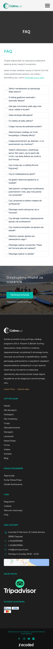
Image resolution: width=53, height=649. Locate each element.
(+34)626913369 (15, 541)
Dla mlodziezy (10, 419)
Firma (7, 445)
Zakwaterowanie (12, 428)
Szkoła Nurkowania (13, 484)
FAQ (6, 515)
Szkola (7, 406)
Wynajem (8, 432)
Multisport (9, 415)
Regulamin (9, 502)
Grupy (7, 423)
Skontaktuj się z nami (34, 78)
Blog (6, 458)
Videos (7, 450)
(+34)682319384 (15, 545)
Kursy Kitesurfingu (13, 480)
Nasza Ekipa (10, 441)
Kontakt (8, 454)
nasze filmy (9, 389)
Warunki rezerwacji (13, 510)
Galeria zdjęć (23, 389)
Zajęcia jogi (9, 476)
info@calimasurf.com (18, 550)
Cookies (7, 506)
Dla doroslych (10, 410)
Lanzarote (9, 436)
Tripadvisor (19, 295)
